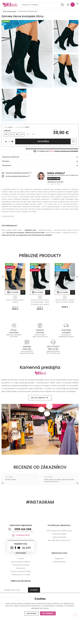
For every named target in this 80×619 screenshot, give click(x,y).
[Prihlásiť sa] (68, 5)
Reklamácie (20, 568)
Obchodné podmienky (20, 565)
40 (17, 134)
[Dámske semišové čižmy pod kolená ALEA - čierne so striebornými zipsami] (40, 276)
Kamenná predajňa (59, 534)
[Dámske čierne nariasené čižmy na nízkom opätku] (65, 276)
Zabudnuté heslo (59, 562)
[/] (13, 325)
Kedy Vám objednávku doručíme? (17, 173)
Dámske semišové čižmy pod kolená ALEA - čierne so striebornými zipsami (40, 302)
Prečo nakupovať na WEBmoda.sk (59, 531)
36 (6, 134)
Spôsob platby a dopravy (20, 562)
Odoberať (34, 590)
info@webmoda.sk (23, 535)
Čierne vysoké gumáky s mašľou (15, 301)
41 (22, 134)
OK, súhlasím (47, 613)
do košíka (43, 141)
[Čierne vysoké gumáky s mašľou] (15, 276)
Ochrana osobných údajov (21, 571)
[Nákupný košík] (72, 4)
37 (11, 134)
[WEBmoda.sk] (12, 548)
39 (33, 134)
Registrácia (59, 558)
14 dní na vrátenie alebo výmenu (17, 176)
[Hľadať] (62, 4)
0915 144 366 (54, 178)
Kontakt (21, 558)
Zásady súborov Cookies (20, 575)
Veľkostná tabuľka (59, 537)
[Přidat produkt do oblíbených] (23, 292)
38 (28, 134)
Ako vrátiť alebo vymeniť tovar (59, 540)
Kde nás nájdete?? (38, 397)
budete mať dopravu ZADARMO (66, 151)
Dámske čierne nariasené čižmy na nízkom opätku (64, 301)
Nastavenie (31, 613)
